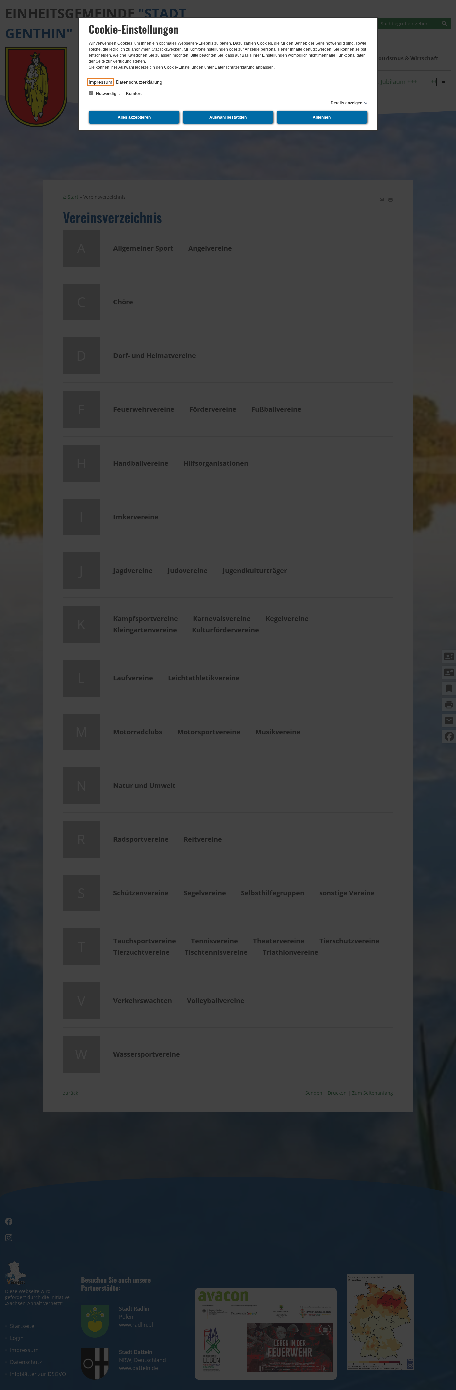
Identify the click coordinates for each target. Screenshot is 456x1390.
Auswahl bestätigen (228, 117)
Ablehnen (322, 117)
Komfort (133, 93)
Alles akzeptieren (134, 117)
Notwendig (106, 93)
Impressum (100, 82)
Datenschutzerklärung (139, 82)
